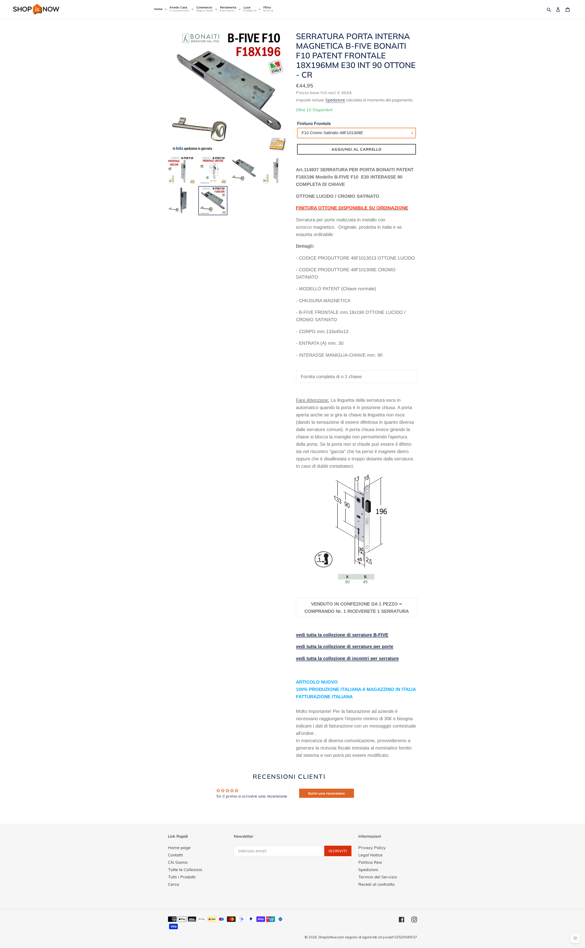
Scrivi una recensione (326, 793)
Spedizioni (368, 869)
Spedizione (335, 100)
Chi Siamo (178, 862)
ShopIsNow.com (331, 937)
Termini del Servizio (377, 877)
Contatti (175, 855)
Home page (179, 847)
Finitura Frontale (314, 123)
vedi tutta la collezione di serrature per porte (344, 646)
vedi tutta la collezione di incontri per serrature (347, 658)
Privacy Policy (372, 847)
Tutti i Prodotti (182, 877)
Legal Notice (370, 855)
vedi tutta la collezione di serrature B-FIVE (342, 634)
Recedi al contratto (376, 884)
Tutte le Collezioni (185, 869)
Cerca (173, 884)
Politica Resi (370, 862)
